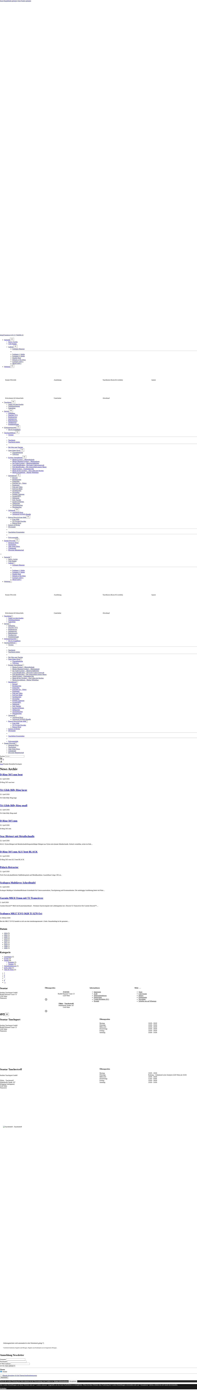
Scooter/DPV (16, 496)
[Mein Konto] (1, 762)
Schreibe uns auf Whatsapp (147, 1001)
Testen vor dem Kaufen (15, 404)
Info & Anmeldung (14, 429)
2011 (5, 942)
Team (140, 992)
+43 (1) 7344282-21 (16, 335)
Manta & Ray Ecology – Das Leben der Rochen (28, 471)
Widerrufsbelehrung (100, 995)
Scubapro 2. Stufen (18, 356)
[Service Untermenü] (11, 410)
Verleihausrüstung (14, 406)
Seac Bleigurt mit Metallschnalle (17, 836)
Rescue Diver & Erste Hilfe (17, 517)
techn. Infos (8, 968)
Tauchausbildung (9, 433)
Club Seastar (143, 994)
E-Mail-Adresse (5, 1364)
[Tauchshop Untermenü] (13, 402)
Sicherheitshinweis (10, 966)
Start (1, 764)
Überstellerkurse (17, 452)
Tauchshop (7, 402)
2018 (5, 940)
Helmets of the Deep (19, 360)
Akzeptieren (72, 1381)
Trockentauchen (17, 505)
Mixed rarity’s (16, 363)
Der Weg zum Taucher (15, 447)
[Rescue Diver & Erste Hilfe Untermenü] (28, 517)
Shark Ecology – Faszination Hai (23, 469)
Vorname (3, 1359)
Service (6, 411)
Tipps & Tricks (9, 969)
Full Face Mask (17, 489)
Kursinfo (11, 962)
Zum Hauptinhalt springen (8, 1)
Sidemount (15, 498)
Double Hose (16, 358)
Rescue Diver (16, 523)
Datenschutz (98, 997)
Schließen (3, 1388)
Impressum (97, 992)
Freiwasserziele (13, 537)
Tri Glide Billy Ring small (13, 805)
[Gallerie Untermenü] (15, 346)
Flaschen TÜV (13, 415)
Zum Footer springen (24, 1)
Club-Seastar (12, 344)
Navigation (15, 492)
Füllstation (11, 413)
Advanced (11, 510)
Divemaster (12, 527)
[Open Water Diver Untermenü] (22, 450)
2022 (5, 935)
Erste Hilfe (15, 519)
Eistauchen (15, 481)
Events (6, 958)
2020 (5, 937)
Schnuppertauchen (10, 427)
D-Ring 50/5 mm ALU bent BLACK (19, 851)
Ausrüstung (8, 957)
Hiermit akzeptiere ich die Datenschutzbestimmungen (19, 1375)
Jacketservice (12, 419)
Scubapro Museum (18, 349)
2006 (5, 948)
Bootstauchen (16, 479)
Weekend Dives (13, 543)
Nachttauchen (16, 490)
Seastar (6, 960)
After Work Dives (14, 546)
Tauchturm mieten (14, 442)
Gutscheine (11, 408)
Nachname (3, 1361)
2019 (5, 939)
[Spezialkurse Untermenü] (18, 475)
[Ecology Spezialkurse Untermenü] (24, 457)
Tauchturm (11, 440)
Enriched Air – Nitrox (19, 483)
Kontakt (96, 1001)
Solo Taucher (16, 500)
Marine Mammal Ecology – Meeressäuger (26, 461)
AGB (95, 994)
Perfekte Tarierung (18, 494)
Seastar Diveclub (9, 541)
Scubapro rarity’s (17, 361)
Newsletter (142, 999)
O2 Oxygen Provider (19, 521)
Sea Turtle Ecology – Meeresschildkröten (25, 463)
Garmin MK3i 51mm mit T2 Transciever (21, 898)
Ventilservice (12, 422)
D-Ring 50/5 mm (8, 820)
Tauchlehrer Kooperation (16, 532)
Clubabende (12, 548)
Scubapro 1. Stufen (18, 354)
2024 (5, 933)
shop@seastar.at (5, 335)
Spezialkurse (12, 476)
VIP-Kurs (15, 454)
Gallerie (10, 347)
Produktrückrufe (13, 424)
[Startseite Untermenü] (12, 339)
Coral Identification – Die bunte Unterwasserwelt (28, 465)
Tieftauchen (16, 503)
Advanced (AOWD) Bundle (21, 514)
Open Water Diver (14, 450)
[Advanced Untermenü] (17, 510)
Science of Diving (14, 525)
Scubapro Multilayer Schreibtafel (18, 882)
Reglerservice (12, 417)
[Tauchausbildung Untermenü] (17, 432)
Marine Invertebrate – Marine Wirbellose (25, 472)
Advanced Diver (17, 512)
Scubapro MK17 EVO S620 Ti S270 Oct (21, 913)
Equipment (15, 485)
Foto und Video (17, 487)
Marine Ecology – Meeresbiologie (23, 459)
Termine (11, 435)
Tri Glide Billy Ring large (13, 790)
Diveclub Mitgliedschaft (16, 550)
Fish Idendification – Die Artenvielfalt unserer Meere (29, 467)
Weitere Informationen (61, 1381)
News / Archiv (13, 342)
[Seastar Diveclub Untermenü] (17, 540)
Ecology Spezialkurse (15, 457)
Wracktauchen (17, 507)
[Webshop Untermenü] (12, 366)
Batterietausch (12, 421)
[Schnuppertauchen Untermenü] (18, 427)
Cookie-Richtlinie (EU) (101, 999)
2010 (5, 944)
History (141, 995)
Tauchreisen (12, 544)
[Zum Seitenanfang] (7, 1014)
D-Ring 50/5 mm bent (11, 774)
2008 (5, 946)
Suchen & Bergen (18, 502)
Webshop (7, 367)
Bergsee (15, 478)
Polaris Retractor (9, 867)
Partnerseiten (143, 997)
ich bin (2, 1366)
